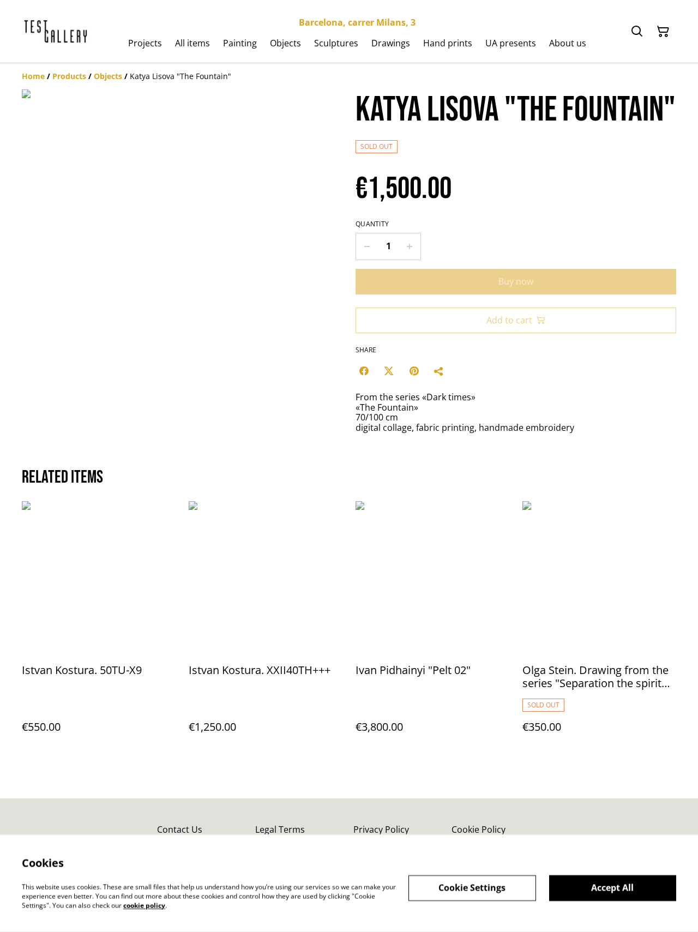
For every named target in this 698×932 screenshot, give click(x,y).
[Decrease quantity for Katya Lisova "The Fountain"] (367, 246)
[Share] (439, 371)
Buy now (515, 281)
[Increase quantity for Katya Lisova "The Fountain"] (410, 246)
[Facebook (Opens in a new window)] (364, 371)
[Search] (637, 32)
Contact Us (179, 829)
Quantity (372, 224)
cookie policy (144, 905)
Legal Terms (280, 829)
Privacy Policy (381, 829)
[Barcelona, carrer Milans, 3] (56, 31)
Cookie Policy (479, 829)
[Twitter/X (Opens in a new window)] (389, 371)
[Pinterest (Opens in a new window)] (414, 371)
